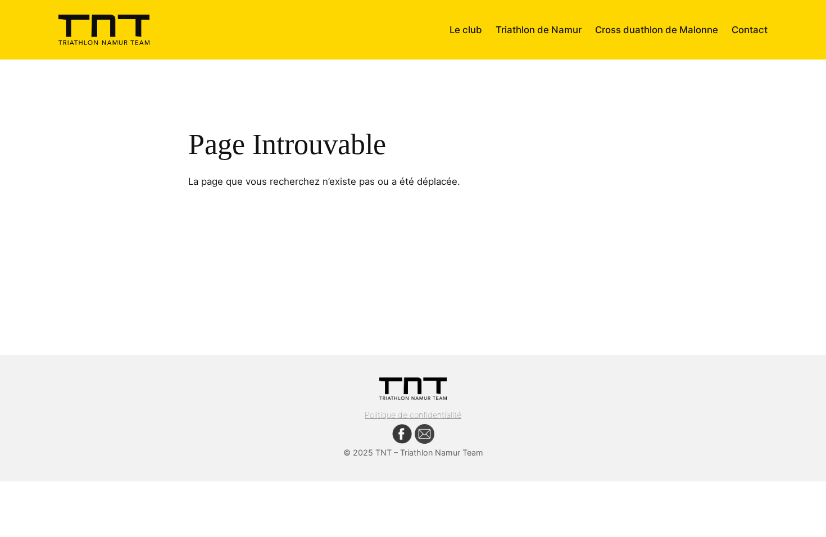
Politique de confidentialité (413, 415)
